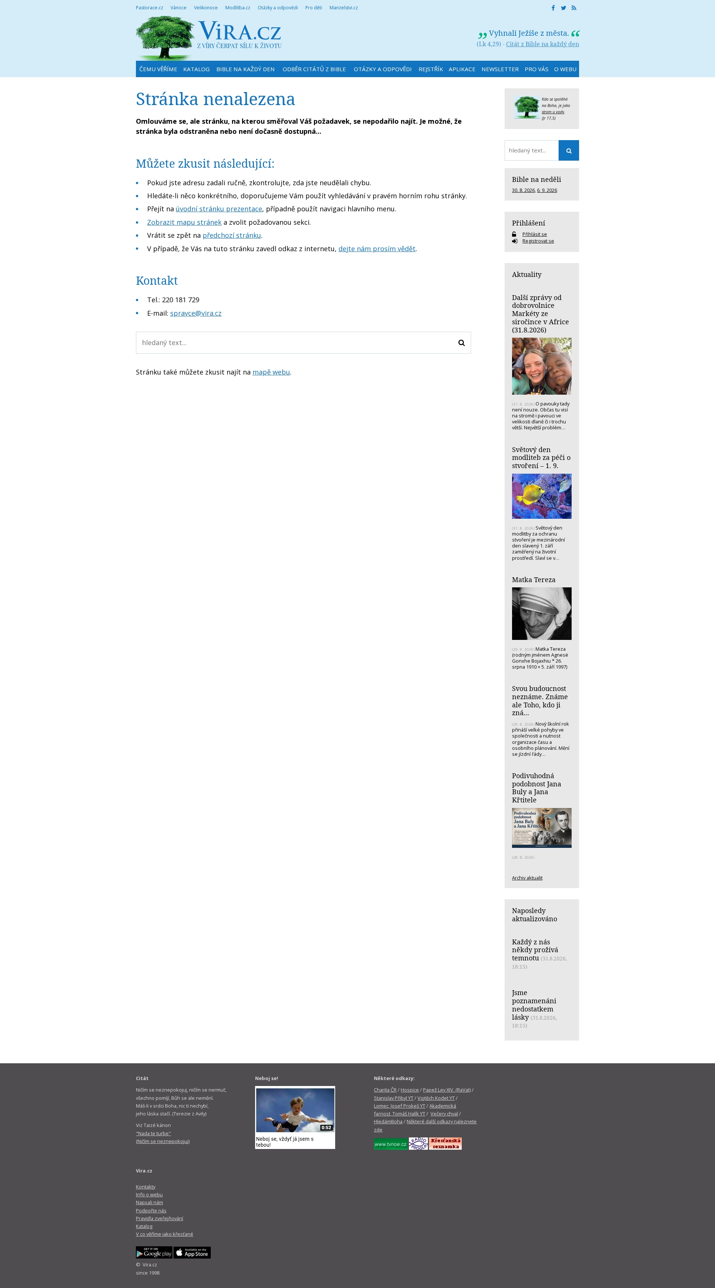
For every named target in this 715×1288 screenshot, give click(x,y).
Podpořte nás (151, 1210)
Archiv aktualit (527, 877)
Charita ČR (385, 1089)
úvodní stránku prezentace (219, 208)
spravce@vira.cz (196, 313)
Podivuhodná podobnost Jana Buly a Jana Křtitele (536, 787)
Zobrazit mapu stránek (184, 222)
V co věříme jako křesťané (164, 1234)
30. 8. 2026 (523, 190)
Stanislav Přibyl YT (393, 1098)
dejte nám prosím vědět (377, 248)
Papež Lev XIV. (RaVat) (447, 1089)
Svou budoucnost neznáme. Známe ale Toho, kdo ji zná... (540, 700)
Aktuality (526, 274)
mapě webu (271, 371)
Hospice (410, 1089)
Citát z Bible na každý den (542, 44)
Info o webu (149, 1194)
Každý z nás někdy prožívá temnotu (535, 949)
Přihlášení (528, 222)
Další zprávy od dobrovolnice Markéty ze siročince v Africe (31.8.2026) (540, 313)
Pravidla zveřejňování (159, 1218)
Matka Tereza (534, 579)
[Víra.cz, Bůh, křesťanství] (209, 38)
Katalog (144, 1226)
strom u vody (553, 111)
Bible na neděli (536, 179)
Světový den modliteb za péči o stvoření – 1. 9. (541, 457)
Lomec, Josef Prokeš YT (399, 1105)
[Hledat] (461, 342)
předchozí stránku (232, 235)
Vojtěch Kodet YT (436, 1098)
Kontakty (145, 1186)
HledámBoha (388, 1121)
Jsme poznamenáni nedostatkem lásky (534, 1004)
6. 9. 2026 (547, 190)
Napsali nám (149, 1202)
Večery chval (444, 1113)
